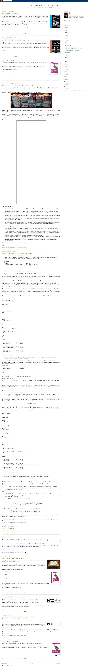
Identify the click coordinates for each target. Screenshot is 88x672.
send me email (14, 228)
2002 (66, 83)
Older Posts (58, 663)
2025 (66, 28)
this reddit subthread (53, 514)
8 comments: (21, 635)
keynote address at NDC (8, 539)
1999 (66, 88)
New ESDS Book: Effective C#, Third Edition (74, 48)
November (68, 52)
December (68, 45)
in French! (10, 641)
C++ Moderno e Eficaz (29, 62)
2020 (66, 37)
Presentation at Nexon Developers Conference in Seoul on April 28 (18, 617)
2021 (66, 35)
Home (32, 663)
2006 (66, 76)
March (67, 59)
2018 (66, 40)
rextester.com (40, 295)
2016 (66, 44)
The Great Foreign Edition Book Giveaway (12, 84)
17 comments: (21, 522)
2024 (66, 30)
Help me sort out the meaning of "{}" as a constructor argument (17, 253)
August (67, 54)
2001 (66, 84)
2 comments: (21, 658)
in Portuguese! (11, 61)
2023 (66, 32)
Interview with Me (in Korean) (9, 538)
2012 (66, 66)
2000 (66, 86)
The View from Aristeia (44, 5)
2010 (66, 69)
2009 (66, 71)
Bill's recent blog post (45, 47)
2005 (66, 78)
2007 (66, 74)
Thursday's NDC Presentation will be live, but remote (14, 598)
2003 (66, 81)
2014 (66, 62)
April (67, 57)
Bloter (17, 541)
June (67, 55)
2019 (66, 39)
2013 (66, 64)
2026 (66, 27)
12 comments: (21, 247)
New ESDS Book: (10, 13)
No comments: (21, 56)
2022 (66, 33)
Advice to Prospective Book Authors (38, 85)
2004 (66, 79)
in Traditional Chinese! (13, 558)
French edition (9, 643)
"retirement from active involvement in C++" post (13, 618)
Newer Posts (4, 663)
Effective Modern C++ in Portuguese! (72, 50)
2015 (66, 61)
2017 (66, 42)
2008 (66, 73)
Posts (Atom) (9, 665)
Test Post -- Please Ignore (8, 528)
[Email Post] (25, 56)
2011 (66, 68)
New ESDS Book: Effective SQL (71, 46)
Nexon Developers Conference (35, 599)
